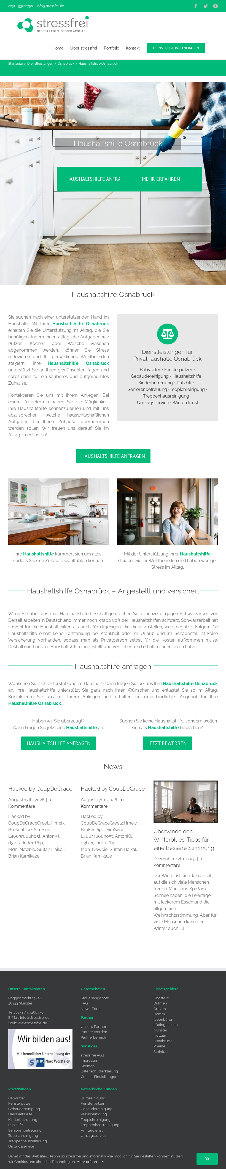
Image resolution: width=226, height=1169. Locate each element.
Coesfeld (161, 998)
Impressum (90, 1060)
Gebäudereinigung (150, 376)
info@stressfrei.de (50, 6)
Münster (160, 1030)
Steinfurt (161, 1052)
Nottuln (160, 1035)
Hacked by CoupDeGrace (40, 788)
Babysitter (150, 369)
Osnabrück (163, 1041)
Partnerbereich (93, 1037)
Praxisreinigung (94, 1114)
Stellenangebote (95, 998)
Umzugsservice (153, 402)
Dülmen (160, 1003)
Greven (160, 1009)
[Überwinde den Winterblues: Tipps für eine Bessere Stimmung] (186, 802)
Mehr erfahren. (89, 1162)
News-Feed (91, 1009)
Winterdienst (185, 402)
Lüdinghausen (166, 1025)
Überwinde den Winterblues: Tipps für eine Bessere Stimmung (184, 839)
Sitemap (88, 1066)
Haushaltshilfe (187, 376)
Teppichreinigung (187, 389)
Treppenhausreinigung (166, 396)
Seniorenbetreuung (147, 389)
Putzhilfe (185, 382)
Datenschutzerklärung (99, 1071)
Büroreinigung (93, 1098)
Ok (207, 1158)
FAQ (84, 1003)
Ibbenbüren (163, 1019)
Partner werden (94, 1032)
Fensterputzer (178, 369)
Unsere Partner (93, 1027)
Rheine (159, 1046)
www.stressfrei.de (32, 1023)
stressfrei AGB (92, 1055)
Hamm (159, 1014)
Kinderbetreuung (155, 382)
